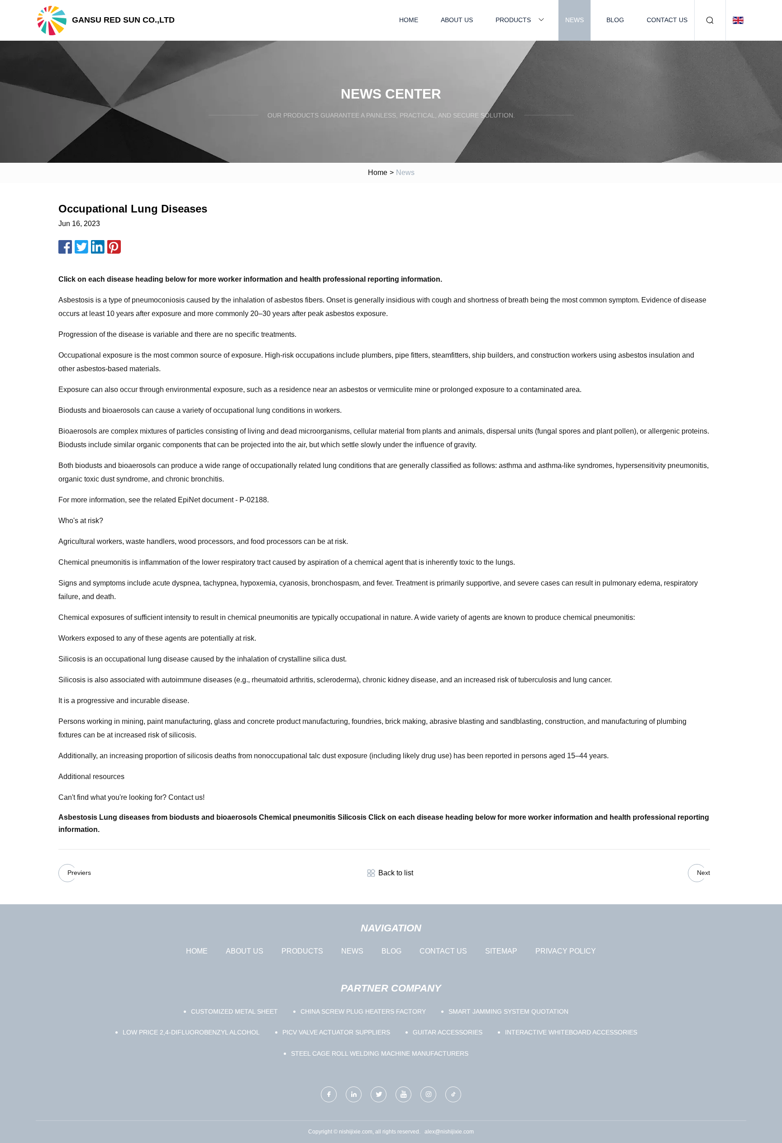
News (574, 20)
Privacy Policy (565, 951)
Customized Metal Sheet (234, 1011)
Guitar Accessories (447, 1032)
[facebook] (329, 1094)
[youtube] (403, 1094)
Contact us (667, 20)
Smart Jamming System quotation (508, 1011)
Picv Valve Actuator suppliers (336, 1032)
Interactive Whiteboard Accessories (571, 1032)
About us (457, 20)
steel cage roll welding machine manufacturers (379, 1053)
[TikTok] (453, 1094)
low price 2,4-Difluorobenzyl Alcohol (191, 1032)
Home (408, 20)
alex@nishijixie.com (449, 1132)
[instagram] (428, 1094)
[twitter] (378, 1094)
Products (513, 20)
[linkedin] (354, 1094)
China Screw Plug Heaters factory (363, 1011)
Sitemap (501, 951)
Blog (615, 20)
